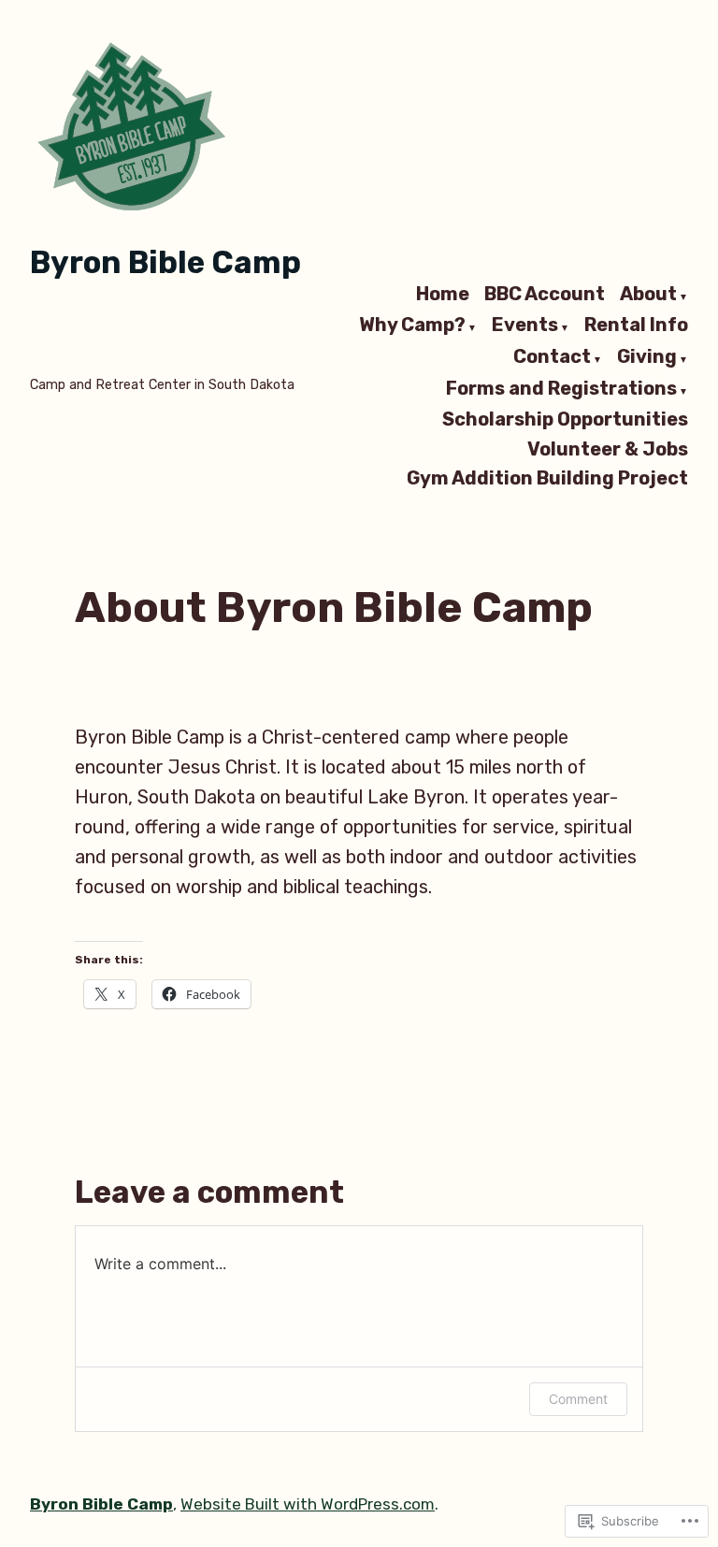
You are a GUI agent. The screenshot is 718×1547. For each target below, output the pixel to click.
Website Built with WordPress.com (307, 1504)
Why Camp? (412, 326)
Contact (552, 357)
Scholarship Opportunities (565, 419)
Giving (647, 357)
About (648, 294)
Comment (578, 1399)
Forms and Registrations (561, 389)
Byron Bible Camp (165, 262)
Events (525, 326)
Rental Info (636, 326)
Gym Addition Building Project (547, 478)
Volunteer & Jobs (607, 448)
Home (442, 294)
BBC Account (544, 294)
